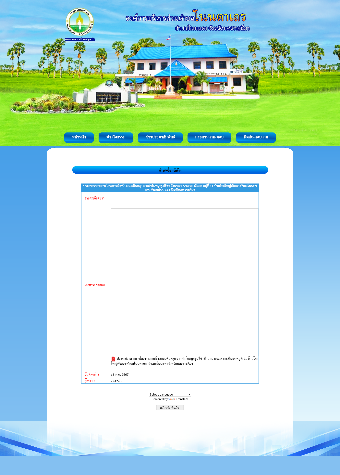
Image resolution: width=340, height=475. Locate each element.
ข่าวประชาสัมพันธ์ (160, 136)
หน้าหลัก (79, 136)
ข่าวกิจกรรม (115, 136)
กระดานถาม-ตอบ (209, 136)
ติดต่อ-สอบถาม (256, 136)
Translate (182, 399)
